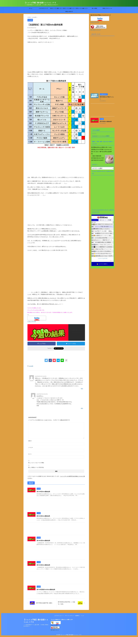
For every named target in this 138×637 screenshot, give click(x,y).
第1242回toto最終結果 (43, 516)
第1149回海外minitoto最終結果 (46, 589)
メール (30, 447)
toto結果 (31, 366)
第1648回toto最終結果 (106, 121)
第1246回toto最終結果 (43, 491)
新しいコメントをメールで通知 (36, 462)
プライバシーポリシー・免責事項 (72, 615)
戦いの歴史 (94, 8)
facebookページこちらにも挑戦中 (101, 136)
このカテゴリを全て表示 (102, 258)
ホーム (30, 8)
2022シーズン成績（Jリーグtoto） (56, 9)
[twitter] (46, 360)
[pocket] (54, 360)
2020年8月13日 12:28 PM (40, 376)
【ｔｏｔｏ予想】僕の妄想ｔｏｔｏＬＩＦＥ (40, 3)
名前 (30, 440)
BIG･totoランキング (96, 29)
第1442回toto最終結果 (43, 565)
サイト (30, 454)
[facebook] (50, 360)
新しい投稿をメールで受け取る (36, 467)
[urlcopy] (66, 360)
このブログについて (43, 8)
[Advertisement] (56, 58)
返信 (82, 388)
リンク (82, 615)
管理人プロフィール (107, 8)
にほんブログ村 (31, 321)
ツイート (93, 133)
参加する (111, 260)
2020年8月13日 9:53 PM (42, 394)
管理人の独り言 (69, 11)
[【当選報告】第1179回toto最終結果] (58, 360)
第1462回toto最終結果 (43, 540)
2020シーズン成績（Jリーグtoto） (82, 9)
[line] (62, 360)
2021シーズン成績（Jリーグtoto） (69, 9)
